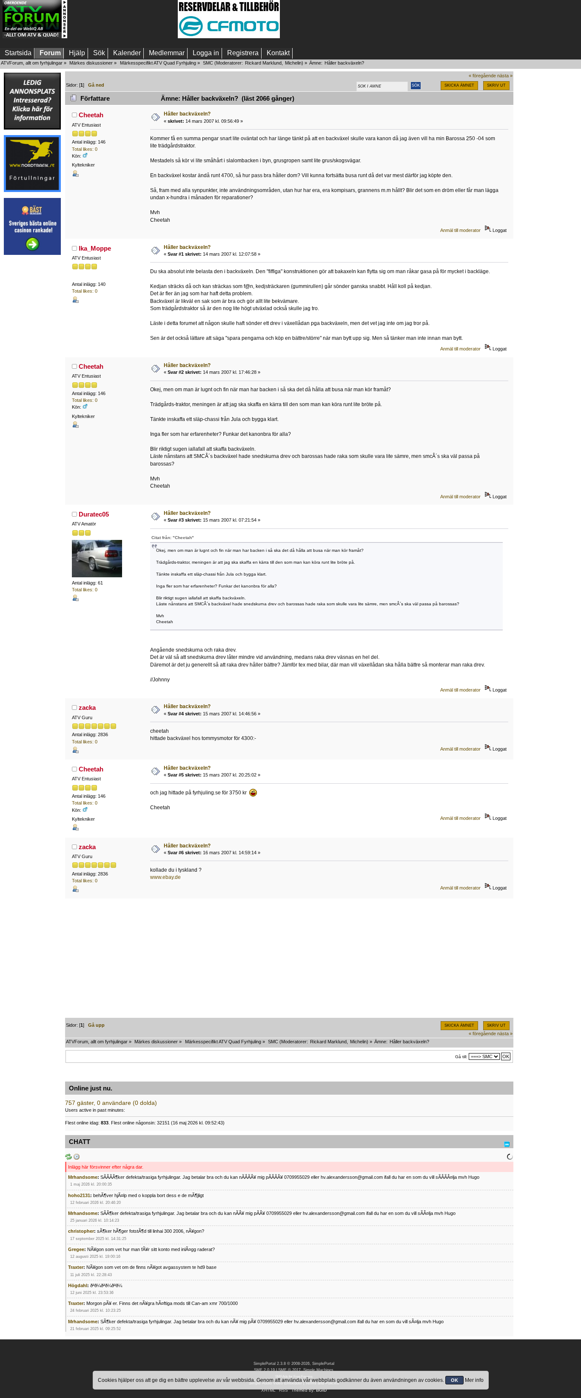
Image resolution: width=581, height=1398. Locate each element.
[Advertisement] (122, 19)
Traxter (75, 1267)
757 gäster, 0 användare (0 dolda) (111, 1103)
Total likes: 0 (84, 149)
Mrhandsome (82, 1177)
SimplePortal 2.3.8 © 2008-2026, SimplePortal (293, 1363)
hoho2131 (79, 1195)
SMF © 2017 (289, 1370)
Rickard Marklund (263, 62)
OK (454, 1380)
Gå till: (461, 1056)
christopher (81, 1231)
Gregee (76, 1249)
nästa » (505, 75)
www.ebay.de (165, 877)
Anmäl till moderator (460, 230)
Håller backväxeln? (187, 114)
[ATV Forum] (35, 37)
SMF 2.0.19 (264, 1370)
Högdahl (77, 1285)
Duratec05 (94, 514)
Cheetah (91, 115)
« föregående (482, 75)
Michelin (293, 62)
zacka (87, 707)
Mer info (474, 1380)
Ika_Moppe (95, 248)
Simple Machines (318, 1370)
